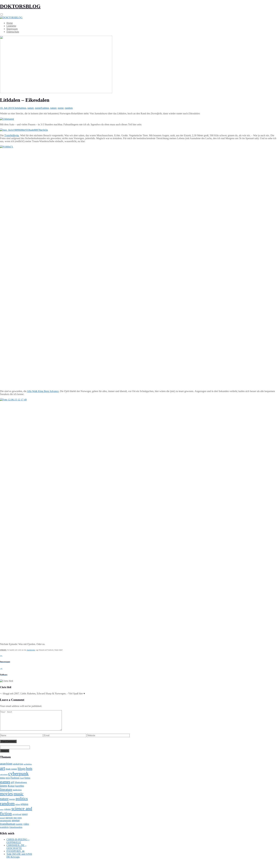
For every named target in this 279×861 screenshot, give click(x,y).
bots (29, 768)
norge (38, 108)
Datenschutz (12, 31)
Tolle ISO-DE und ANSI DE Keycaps (19, 855)
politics (22, 798)
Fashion (45, 108)
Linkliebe (11, 26)
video (26, 824)
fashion (22, 108)
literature (6, 789)
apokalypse (18, 764)
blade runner (11, 769)
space (25, 814)
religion (24, 804)
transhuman (7, 824)
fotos (27, 777)
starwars (9, 817)
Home (9, 23)
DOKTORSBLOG (20, 6)
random (69, 108)
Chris (16, 108)
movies (6, 793)
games (5, 782)
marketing (17, 790)
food (22, 778)
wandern (4, 827)
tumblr (19, 824)
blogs (21, 769)
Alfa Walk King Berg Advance (43, 391)
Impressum (12, 28)
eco (8, 777)
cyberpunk (18, 773)
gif (12, 782)
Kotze (11, 785)
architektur (28, 764)
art (2, 768)
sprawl (2, 818)
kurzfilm (19, 786)
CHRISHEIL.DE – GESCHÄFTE (16, 847)
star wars (18, 817)
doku (2, 777)
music (19, 793)
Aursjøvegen (31, 650)
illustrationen (21, 782)
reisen (17, 804)
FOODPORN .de (15, 851)
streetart (16, 820)
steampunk (5, 820)
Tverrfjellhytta (11, 135)
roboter (7, 809)
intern (3, 785)
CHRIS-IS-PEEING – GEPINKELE (17, 841)
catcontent (4, 774)
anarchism (6, 763)
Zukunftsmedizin (15, 827)
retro (2, 809)
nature (30, 108)
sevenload (16, 814)
